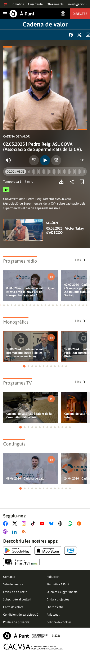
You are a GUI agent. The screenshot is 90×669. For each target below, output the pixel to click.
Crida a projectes (58, 599)
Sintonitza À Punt (58, 584)
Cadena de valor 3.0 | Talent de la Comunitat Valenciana (29, 415)
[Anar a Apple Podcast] (6, 531)
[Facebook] (71, 35)
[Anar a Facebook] (6, 523)
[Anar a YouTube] (43, 523)
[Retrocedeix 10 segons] (34, 160)
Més (78, 260)
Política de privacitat (17, 622)
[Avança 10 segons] (56, 160)
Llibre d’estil (55, 607)
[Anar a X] (16, 523)
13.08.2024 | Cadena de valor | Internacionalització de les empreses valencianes (26, 352)
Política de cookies (59, 622)
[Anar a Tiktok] (34, 523)
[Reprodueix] (45, 160)
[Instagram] (88, 35)
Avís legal (53, 614)
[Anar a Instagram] (25, 523)
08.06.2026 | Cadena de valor (26, 478)
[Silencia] (8, 160)
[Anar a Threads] (61, 523)
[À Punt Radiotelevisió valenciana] (25, 636)
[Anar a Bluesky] (52, 523)
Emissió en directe (15, 592)
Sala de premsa (13, 584)
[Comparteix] (72, 182)
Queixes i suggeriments (62, 592)
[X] (79, 35)
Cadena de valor (45, 24)
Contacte (9, 576)
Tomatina (17, 4)
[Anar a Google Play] (17, 550)
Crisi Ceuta (35, 4)
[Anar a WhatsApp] (71, 523)
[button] (4, 305)
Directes (79, 14)
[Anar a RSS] (24, 531)
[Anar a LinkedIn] (15, 531)
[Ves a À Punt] (22, 13)
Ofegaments (55, 4)
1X (82, 160)
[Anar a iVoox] (80, 523)
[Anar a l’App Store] (48, 550)
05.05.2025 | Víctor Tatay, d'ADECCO (65, 230)
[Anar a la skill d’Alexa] (70, 550)
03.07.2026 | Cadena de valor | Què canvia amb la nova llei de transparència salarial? (30, 291)
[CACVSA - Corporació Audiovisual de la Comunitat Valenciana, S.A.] (33, 646)
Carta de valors (13, 607)
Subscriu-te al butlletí (17, 599)
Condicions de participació (20, 614)
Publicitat (53, 576)
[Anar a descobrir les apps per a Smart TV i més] (21, 562)
